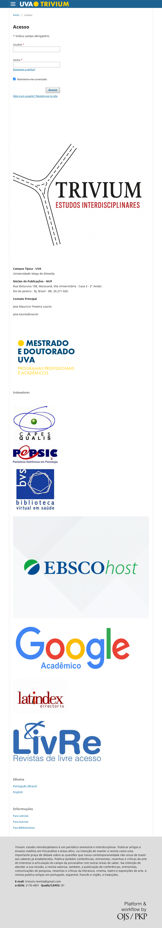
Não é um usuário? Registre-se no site (35, 96)
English (18, 792)
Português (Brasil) (25, 786)
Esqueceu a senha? (24, 69)
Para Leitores (20, 816)
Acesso (52, 90)
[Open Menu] (13, 4)
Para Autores (20, 822)
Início (16, 15)
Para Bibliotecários (24, 827)
